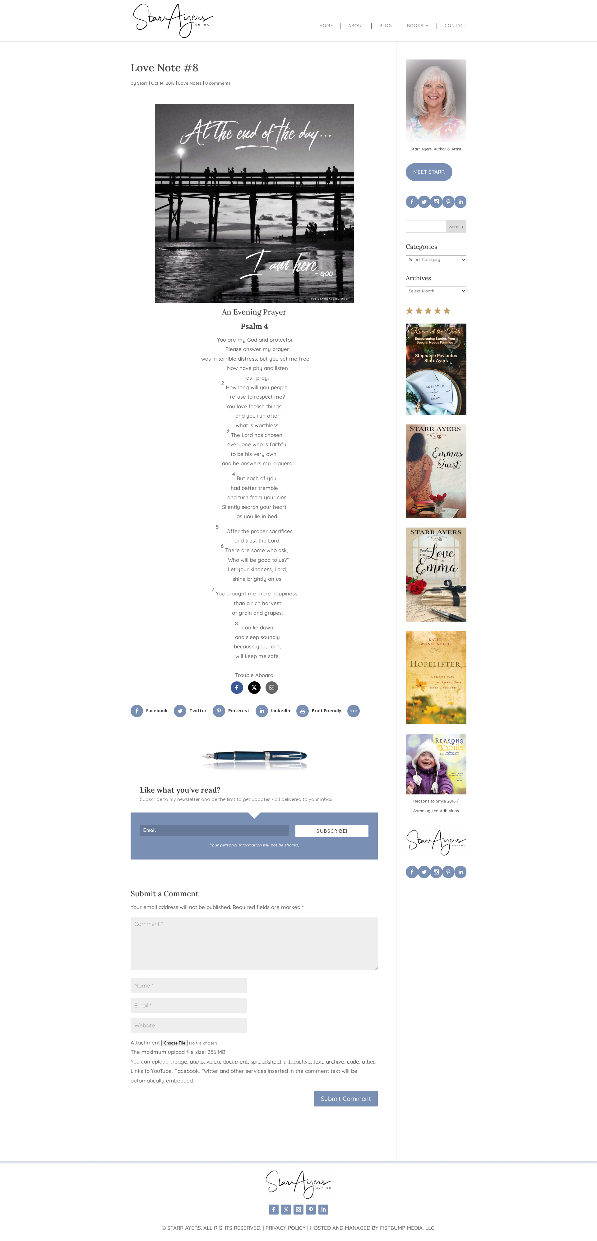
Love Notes (190, 83)
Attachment (146, 1042)
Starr (142, 83)
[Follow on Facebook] (274, 1210)
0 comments (218, 83)
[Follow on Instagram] (298, 1210)
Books (415, 25)
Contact (455, 25)
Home (326, 25)
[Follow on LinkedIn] (323, 1210)
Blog (385, 25)
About (356, 25)
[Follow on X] (286, 1210)
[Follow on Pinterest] (311, 1210)
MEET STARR (429, 171)
